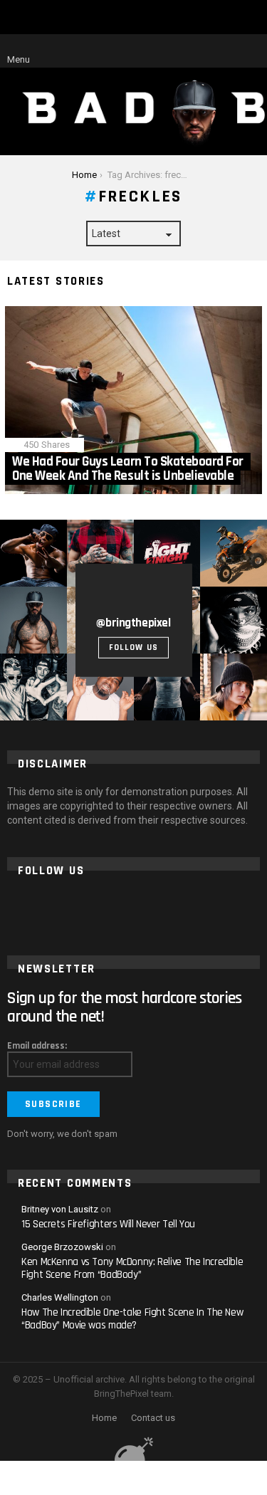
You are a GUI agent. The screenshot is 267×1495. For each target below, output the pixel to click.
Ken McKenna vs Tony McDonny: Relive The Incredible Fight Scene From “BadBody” (132, 1268)
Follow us (134, 647)
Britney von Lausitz (59, 1209)
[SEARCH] (227, 51)
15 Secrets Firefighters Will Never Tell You (108, 1224)
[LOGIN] (251, 51)
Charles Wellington (59, 1297)
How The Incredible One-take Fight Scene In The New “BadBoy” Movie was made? (132, 1319)
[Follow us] (202, 51)
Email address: (37, 1045)
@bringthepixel (133, 622)
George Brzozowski (62, 1247)
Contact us (153, 1417)
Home (104, 1417)
